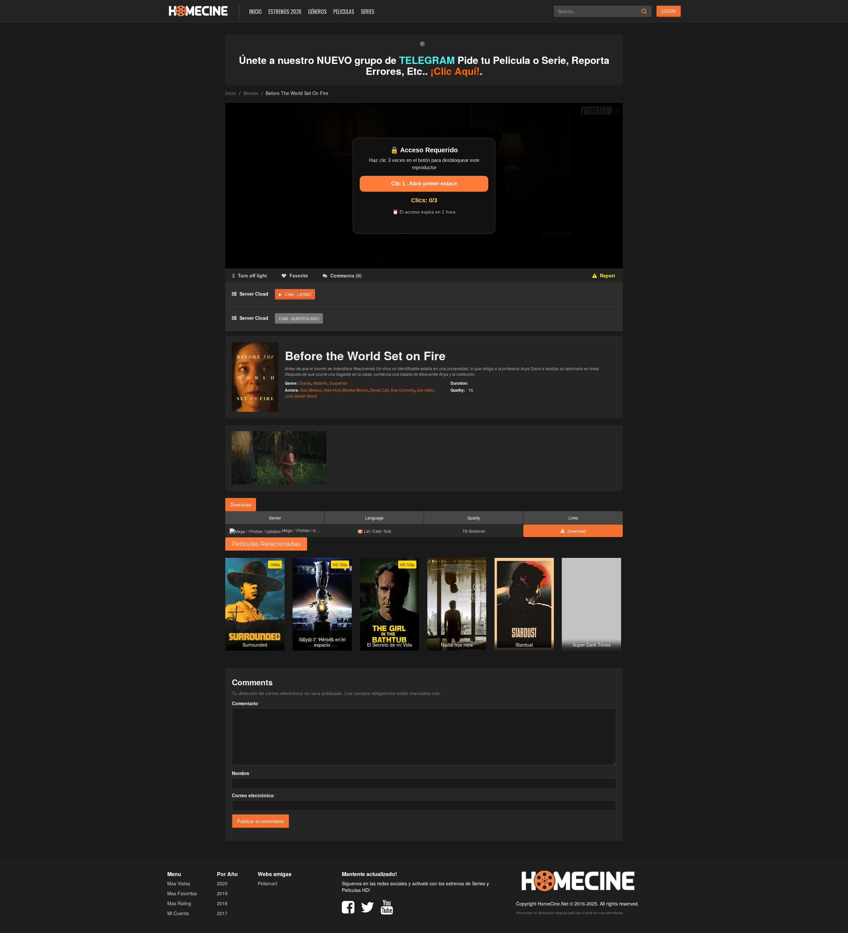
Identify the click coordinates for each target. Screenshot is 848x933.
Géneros (317, 12)
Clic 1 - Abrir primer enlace (424, 183)
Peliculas (343, 12)
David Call (379, 390)
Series (367, 12)
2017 (222, 913)
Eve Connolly (403, 390)
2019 (222, 893)
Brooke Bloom (355, 390)
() (346, 275)
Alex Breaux (311, 390)
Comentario (246, 703)
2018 (222, 903)
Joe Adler (425, 390)
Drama (305, 383)
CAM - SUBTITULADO (299, 318)
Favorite (299, 275)
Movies (250, 93)
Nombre (242, 773)
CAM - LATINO (298, 294)
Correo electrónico (254, 795)
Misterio (320, 383)
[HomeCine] (198, 10)
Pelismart (267, 883)
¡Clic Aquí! (455, 71)
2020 (222, 883)
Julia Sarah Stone (301, 396)
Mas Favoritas (182, 893)
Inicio (255, 12)
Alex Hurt (332, 390)
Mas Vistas (178, 883)
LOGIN (669, 11)
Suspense (338, 383)
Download (240, 504)
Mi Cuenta (178, 913)
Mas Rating (179, 903)
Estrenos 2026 (284, 12)
